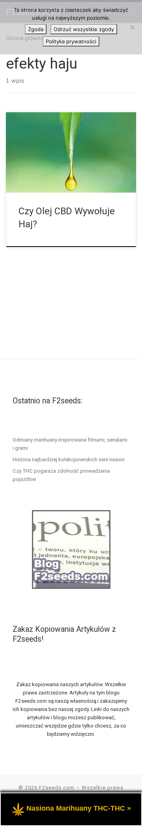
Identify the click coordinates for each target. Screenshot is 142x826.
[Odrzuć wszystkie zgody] (132, 27)
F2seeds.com (57, 788)
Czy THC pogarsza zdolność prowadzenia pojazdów (61, 475)
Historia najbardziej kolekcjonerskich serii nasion (69, 459)
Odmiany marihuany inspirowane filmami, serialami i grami (70, 443)
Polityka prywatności (71, 41)
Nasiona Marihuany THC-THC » (78, 808)
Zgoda (35, 29)
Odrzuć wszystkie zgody (84, 29)
